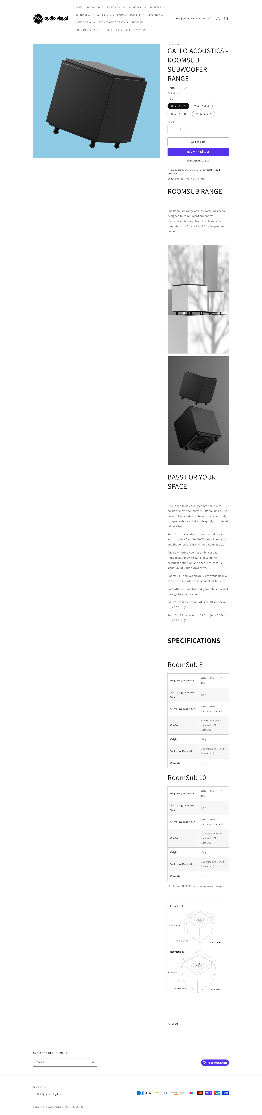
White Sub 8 (201, 106)
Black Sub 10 (179, 114)
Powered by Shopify (74, 1107)
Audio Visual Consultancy (52, 1107)
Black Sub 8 (178, 106)
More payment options (198, 160)
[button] (94, 7)
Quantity (172, 121)
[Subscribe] (93, 1062)
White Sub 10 (203, 114)
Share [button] (175, 1023)
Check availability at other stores (187, 178)
